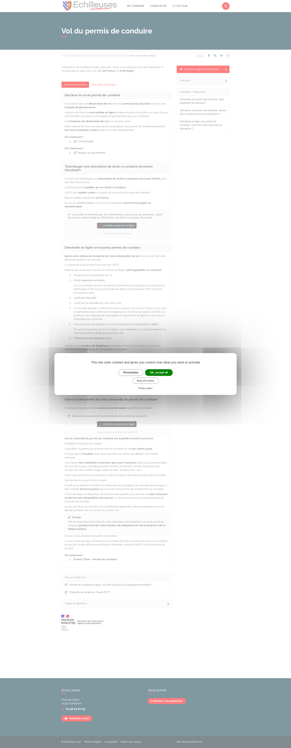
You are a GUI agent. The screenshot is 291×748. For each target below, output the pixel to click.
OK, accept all (159, 372)
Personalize (130, 372)
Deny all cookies (145, 380)
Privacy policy (145, 388)
